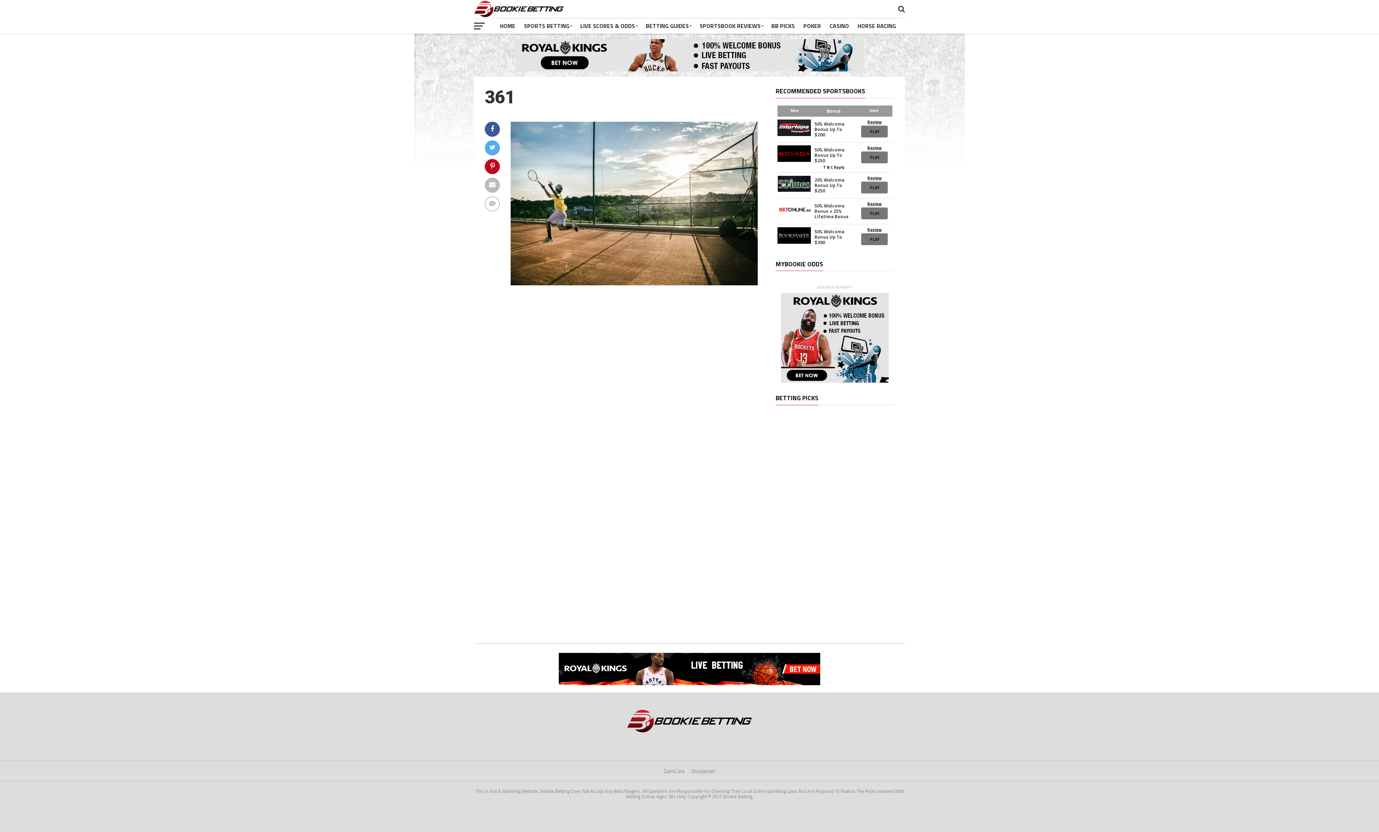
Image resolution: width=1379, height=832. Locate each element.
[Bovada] (794, 153)
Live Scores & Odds (607, 26)
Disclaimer (703, 771)
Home (507, 26)
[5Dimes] (794, 184)
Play (874, 131)
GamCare (674, 771)
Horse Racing (877, 26)
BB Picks (783, 26)
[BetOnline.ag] (794, 209)
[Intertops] (794, 128)
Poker (812, 26)
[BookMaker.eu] (794, 235)
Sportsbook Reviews (730, 26)
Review (874, 122)
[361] (634, 283)
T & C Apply (834, 166)
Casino (839, 26)
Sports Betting (547, 26)
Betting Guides (667, 26)
